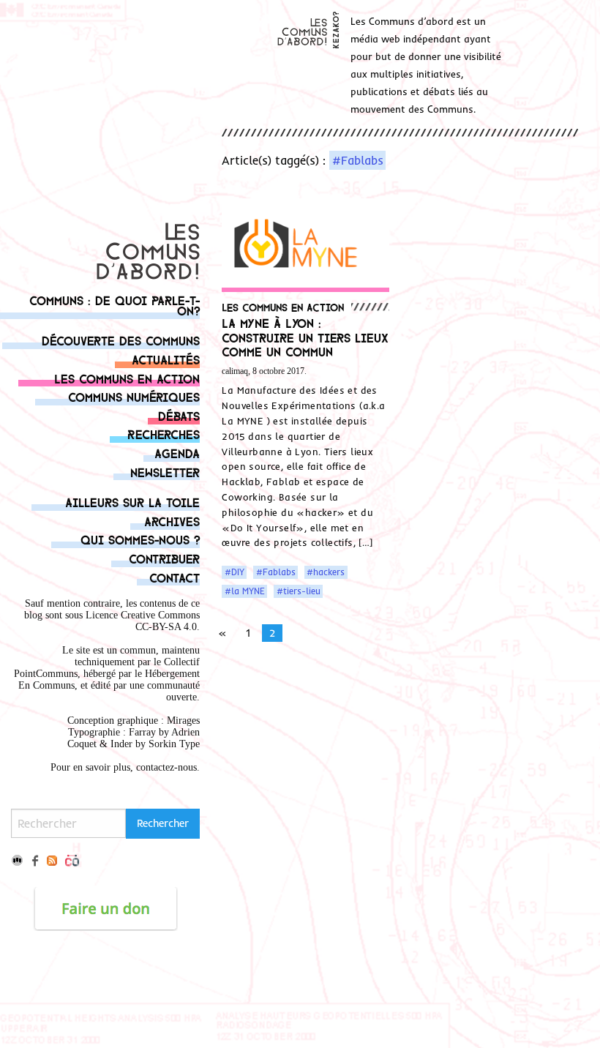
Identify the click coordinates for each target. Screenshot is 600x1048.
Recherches (163, 433)
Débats (179, 415)
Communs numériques (134, 396)
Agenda (177, 452)
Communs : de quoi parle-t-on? (114, 304)
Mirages (183, 720)
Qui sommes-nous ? (140, 539)
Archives (172, 520)
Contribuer (164, 558)
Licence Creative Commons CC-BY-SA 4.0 (143, 621)
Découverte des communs (121, 340)
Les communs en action (127, 378)
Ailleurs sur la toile (132, 501)
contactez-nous (166, 767)
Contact (174, 577)
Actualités (166, 359)
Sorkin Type (174, 743)
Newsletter (165, 471)
